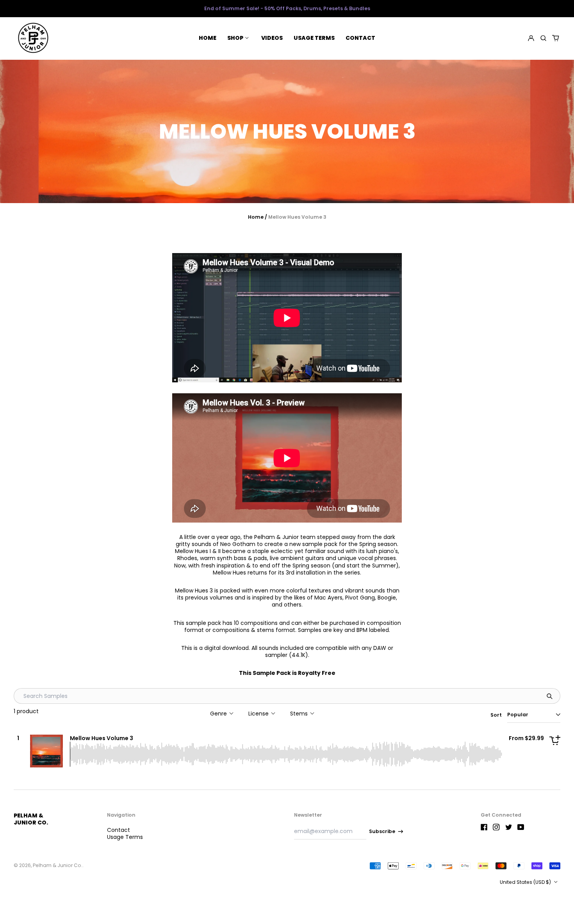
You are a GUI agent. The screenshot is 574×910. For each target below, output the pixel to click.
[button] (543, 38)
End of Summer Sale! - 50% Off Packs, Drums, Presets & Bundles (287, 8)
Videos (272, 38)
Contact (360, 38)
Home (207, 38)
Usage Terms (314, 38)
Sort (496, 715)
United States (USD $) (526, 882)
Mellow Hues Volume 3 (101, 738)
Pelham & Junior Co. (31, 819)
